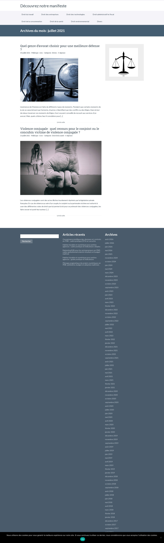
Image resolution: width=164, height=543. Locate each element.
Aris (41, 53)
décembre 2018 (111, 476)
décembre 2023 (111, 276)
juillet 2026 (109, 243)
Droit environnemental (80, 21)
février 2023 (110, 306)
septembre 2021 (111, 358)
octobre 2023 (110, 284)
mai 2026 (108, 250)
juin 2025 (108, 254)
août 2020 (109, 406)
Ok (82, 539)
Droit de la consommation (32, 21)
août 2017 (109, 532)
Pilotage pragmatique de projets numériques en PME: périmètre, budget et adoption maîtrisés (82, 264)
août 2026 (109, 239)
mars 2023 (109, 302)
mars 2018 (109, 510)
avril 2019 (109, 461)
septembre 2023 (111, 287)
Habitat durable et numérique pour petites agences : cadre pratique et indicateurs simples (81, 246)
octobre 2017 (110, 524)
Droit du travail (27, 14)
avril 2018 (109, 506)
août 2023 (109, 291)
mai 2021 (108, 373)
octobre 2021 (110, 354)
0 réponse (61, 53)
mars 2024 (109, 273)
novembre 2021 (111, 350)
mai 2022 (108, 328)
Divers (99, 21)
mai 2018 (108, 502)
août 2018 (109, 491)
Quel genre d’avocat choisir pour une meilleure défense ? (60, 47)
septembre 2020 (111, 402)
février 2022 (110, 339)
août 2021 (109, 361)
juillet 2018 (109, 495)
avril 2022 (109, 332)
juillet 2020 (109, 410)
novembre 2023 (111, 280)
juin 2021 (108, 369)
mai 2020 (108, 417)
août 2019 (109, 447)
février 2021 (110, 384)
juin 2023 (108, 295)
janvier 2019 (110, 473)
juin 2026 (108, 247)
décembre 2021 (111, 347)
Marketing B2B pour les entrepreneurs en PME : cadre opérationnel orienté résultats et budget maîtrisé (82, 252)
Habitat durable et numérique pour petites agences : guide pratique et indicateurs (80, 258)
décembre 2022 (111, 310)
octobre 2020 (110, 398)
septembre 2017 (111, 528)
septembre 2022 (111, 321)
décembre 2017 (111, 521)
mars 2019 (109, 465)
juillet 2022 (109, 324)
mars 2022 (109, 335)
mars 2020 (109, 424)
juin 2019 (108, 454)
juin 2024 (108, 265)
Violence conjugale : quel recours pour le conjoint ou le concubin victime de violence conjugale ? (59, 130)
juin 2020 (108, 413)
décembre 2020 (111, 391)
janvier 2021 (110, 387)
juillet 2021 (109, 365)
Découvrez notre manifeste (43, 5)
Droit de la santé (56, 21)
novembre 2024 (111, 258)
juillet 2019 (109, 450)
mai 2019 (108, 458)
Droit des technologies (75, 14)
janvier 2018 (110, 517)
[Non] (161, 537)
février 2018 (110, 513)
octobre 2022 (110, 317)
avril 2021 (109, 376)
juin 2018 (108, 499)
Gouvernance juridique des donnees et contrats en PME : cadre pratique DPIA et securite (82, 240)
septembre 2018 (111, 487)
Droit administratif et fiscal (103, 14)
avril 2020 (109, 421)
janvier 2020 (110, 432)
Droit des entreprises (50, 14)
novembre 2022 (111, 313)
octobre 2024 (110, 261)
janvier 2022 (110, 343)
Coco (41, 136)
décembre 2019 (111, 436)
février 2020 (110, 428)
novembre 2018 (111, 480)
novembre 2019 (111, 439)
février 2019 (110, 469)
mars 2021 (109, 380)
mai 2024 (108, 269)
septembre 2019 (111, 443)
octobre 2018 (110, 484)
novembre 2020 (111, 395)
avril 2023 (109, 298)
